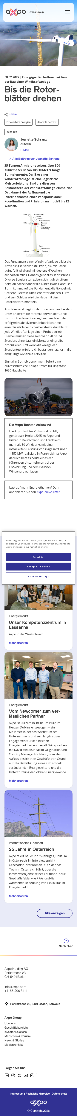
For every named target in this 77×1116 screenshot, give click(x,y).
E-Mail (24, 150)
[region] (38, 558)
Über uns (10, 1023)
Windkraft (12, 132)
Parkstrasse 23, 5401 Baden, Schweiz (35, 1004)
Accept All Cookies (38, 566)
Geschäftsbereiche (16, 1027)
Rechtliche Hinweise (38, 1094)
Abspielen (38, 397)
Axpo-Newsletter (48, 492)
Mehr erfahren (18, 643)
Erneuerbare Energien (18, 122)
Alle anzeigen (55, 913)
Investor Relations (15, 1032)
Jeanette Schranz (47, 122)
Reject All (38, 556)
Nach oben (66, 946)
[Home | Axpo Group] (18, 12)
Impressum (16, 1094)
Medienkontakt (13, 1044)
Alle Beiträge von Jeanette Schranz (35, 159)
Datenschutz (59, 1094)
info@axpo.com (15, 986)
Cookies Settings (38, 576)
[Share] (6, 115)
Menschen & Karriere (17, 1036)
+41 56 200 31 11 (15, 990)
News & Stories (14, 1040)
